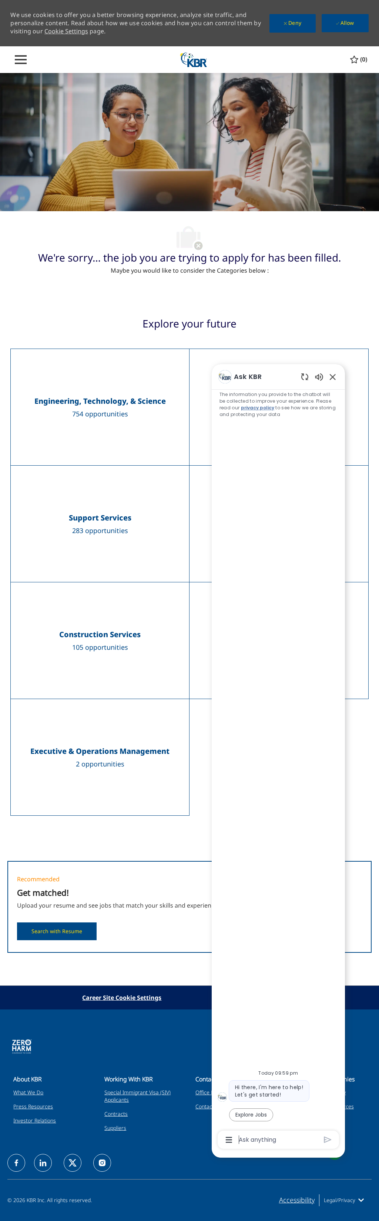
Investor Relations (34, 1120)
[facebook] (16, 1163)
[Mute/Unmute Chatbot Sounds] (319, 376)
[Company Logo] (193, 59)
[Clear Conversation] (304, 377)
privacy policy (257, 408)
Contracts (116, 1113)
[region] (278, 757)
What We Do (28, 1092)
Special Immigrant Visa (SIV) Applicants (137, 1096)
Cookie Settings (66, 31)
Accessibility (297, 1199)
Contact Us (208, 1106)
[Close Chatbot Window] (333, 377)
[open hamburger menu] (21, 60)
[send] (327, 1139)
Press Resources (33, 1106)
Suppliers (115, 1127)
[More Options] (229, 1139)
